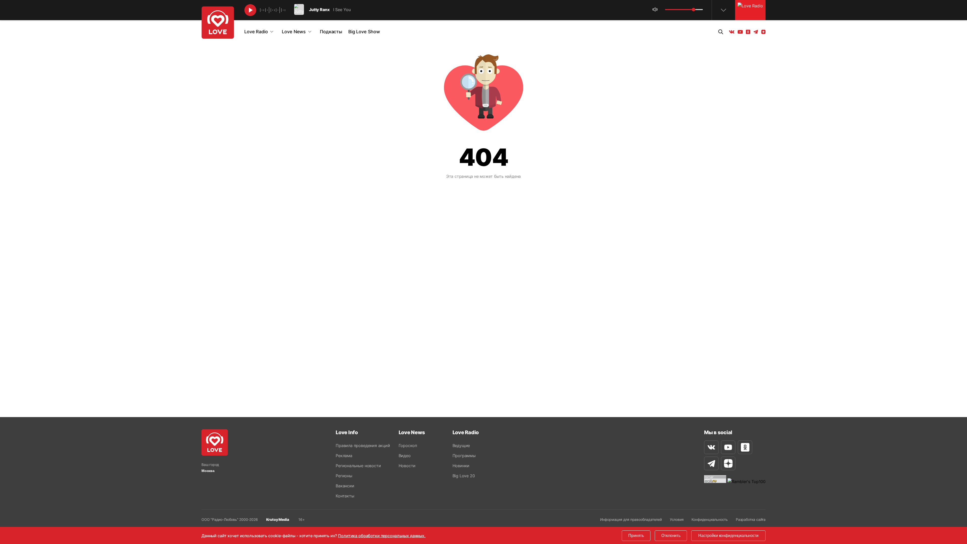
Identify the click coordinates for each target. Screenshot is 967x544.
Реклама (344, 455)
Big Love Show (364, 31)
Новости (407, 465)
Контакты (345, 495)
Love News (294, 31)
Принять (636, 535)
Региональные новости (358, 465)
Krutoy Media (277, 519)
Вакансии (345, 485)
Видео (405, 455)
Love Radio (256, 31)
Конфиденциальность (710, 519)
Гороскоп (408, 445)
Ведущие (461, 445)
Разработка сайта (751, 519)
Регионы (344, 475)
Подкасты (331, 31)
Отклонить (670, 535)
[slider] (693, 9)
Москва (208, 471)
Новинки (461, 465)
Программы (464, 455)
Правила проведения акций (363, 445)
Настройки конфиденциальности (728, 535)
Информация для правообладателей (631, 519)
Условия (677, 519)
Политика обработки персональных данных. (382, 535)
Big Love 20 (464, 475)
